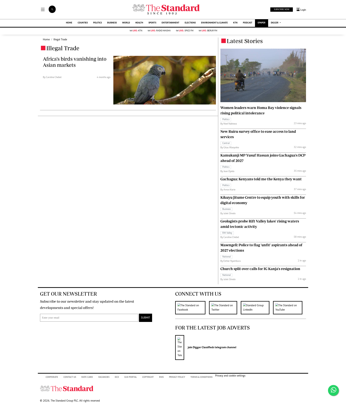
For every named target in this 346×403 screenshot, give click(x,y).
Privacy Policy (177, 377)
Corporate (52, 377)
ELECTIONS (190, 23)
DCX (117, 377)
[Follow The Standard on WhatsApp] (333, 390)
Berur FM (209, 31)
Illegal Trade (60, 39)
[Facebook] (192, 307)
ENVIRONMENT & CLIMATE (214, 23)
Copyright (148, 377)
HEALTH (139, 23)
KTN (235, 23)
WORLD (126, 23)
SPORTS (152, 23)
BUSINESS (112, 23)
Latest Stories (245, 41)
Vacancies (103, 377)
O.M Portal (130, 377)
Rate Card (87, 377)
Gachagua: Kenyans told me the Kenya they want (261, 179)
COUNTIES (83, 23)
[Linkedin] (257, 307)
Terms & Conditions (201, 377)
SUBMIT (145, 317)
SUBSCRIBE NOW (281, 9)
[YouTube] (289, 307)
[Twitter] (225, 307)
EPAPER (261, 23)
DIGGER (275, 23)
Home (46, 39)
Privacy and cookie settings (230, 375)
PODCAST (247, 23)
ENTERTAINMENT (170, 23)
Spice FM (186, 31)
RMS (161, 377)
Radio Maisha (161, 31)
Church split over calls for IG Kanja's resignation (260, 269)
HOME (69, 23)
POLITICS (97, 23)
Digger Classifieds (203, 347)
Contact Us (69, 377)
